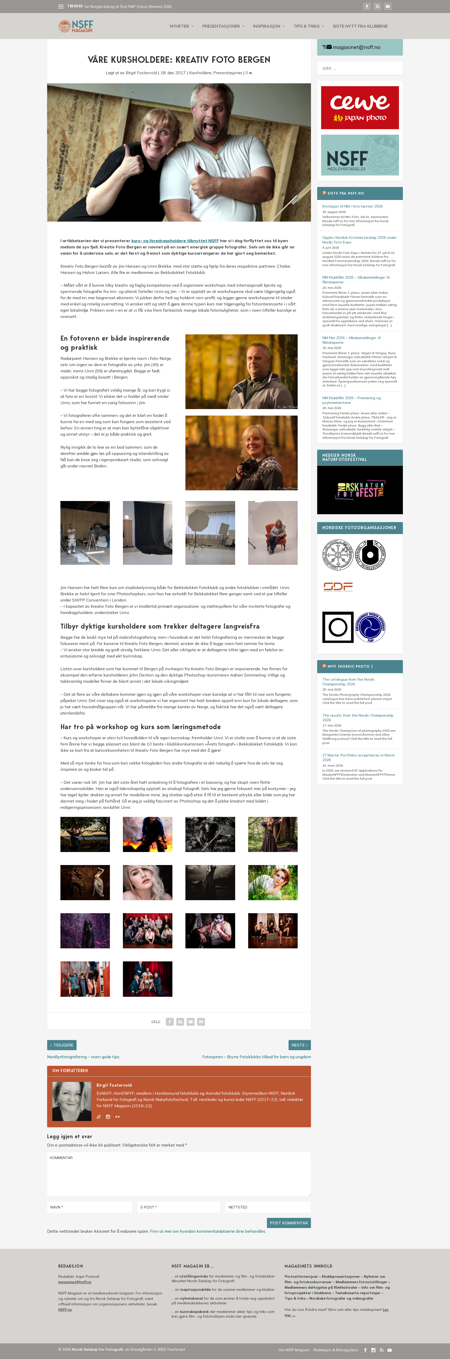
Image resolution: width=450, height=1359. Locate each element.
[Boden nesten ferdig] (147, 563)
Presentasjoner (221, 26)
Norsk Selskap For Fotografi (97, 1349)
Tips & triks (306, 26)
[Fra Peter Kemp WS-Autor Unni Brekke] (85, 995)
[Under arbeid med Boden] (85, 563)
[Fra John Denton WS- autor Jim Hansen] (147, 898)
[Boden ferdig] (210, 563)
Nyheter (179, 26)
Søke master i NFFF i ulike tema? (112, 6)
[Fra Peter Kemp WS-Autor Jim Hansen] (210, 946)
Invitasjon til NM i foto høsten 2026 (352, 206)
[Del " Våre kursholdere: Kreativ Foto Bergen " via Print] (201, 1022)
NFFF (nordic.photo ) (350, 667)
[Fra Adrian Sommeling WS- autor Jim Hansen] (85, 850)
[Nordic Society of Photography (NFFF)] (338, 569)
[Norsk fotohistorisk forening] (370, 569)
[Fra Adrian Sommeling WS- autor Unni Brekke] (210, 850)
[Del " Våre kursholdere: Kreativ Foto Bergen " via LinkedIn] (180, 1022)
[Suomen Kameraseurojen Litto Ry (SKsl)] (338, 641)
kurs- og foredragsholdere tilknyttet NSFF (175, 240)
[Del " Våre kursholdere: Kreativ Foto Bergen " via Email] (190, 1022)
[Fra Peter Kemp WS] (147, 946)
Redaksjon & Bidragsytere (336, 1350)
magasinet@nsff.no (356, 47)
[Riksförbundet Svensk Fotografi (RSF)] (370, 641)
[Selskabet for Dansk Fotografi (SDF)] (338, 602)
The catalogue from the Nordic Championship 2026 (348, 681)
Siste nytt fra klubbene (360, 26)
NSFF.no (65, 1309)
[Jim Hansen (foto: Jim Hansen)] (241, 407)
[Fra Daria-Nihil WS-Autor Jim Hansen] (85, 898)
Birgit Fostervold (141, 72)
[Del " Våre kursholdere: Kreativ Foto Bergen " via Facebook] (170, 1022)
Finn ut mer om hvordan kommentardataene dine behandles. (208, 1231)
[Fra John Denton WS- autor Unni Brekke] (273, 898)
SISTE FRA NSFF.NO (346, 194)
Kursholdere (200, 72)
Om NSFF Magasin (294, 1350)
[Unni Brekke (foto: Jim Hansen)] (241, 488)
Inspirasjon (266, 26)
